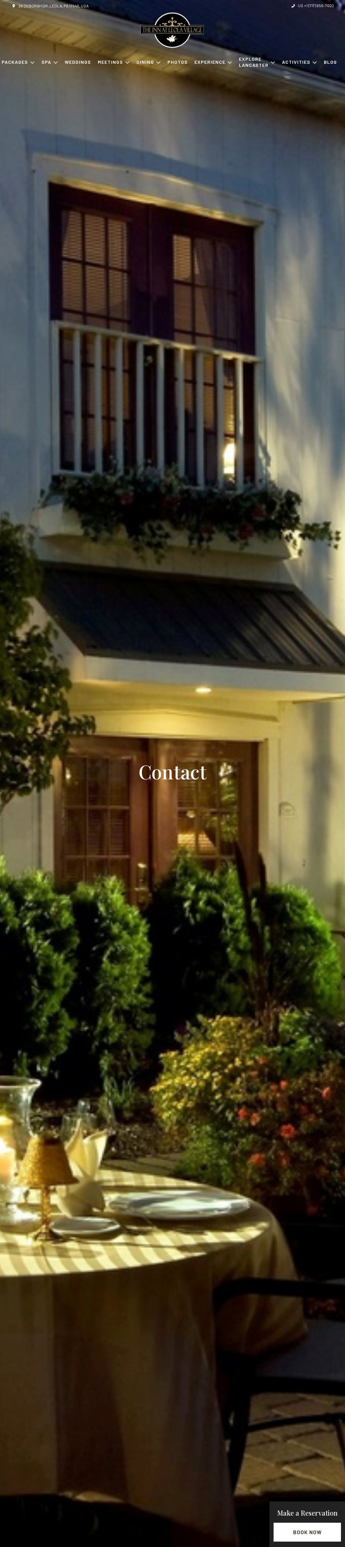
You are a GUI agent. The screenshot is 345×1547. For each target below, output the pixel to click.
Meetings (110, 62)
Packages (15, 62)
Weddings (78, 62)
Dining (145, 62)
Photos (177, 62)
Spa (46, 62)
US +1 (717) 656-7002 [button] (316, 5)
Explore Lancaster (254, 62)
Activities (296, 62)
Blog (330, 62)
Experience (209, 62)
